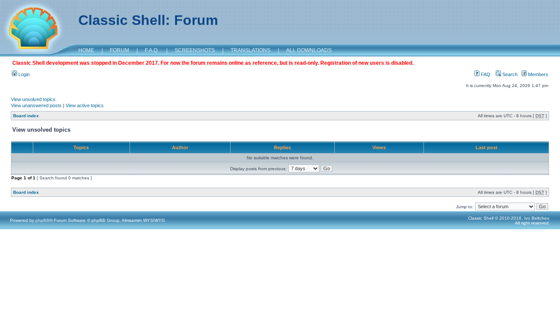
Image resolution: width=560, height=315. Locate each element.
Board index (26, 115)
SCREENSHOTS (195, 50)
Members (537, 74)
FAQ (485, 74)
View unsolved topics (33, 99)
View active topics (85, 105)
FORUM (119, 50)
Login (23, 74)
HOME (86, 50)
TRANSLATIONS (250, 50)
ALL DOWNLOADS (309, 50)
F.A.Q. (152, 50)
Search (509, 74)
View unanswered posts (36, 105)
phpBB (42, 220)
